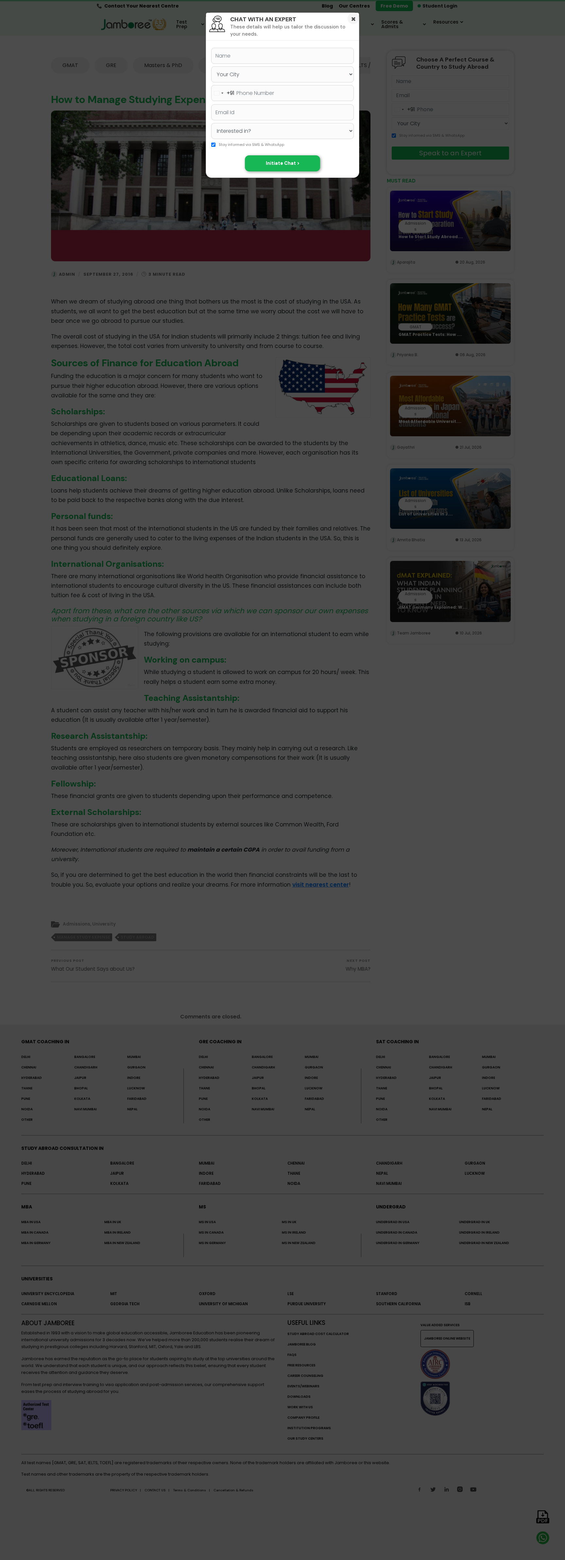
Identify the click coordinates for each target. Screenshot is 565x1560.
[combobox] (223, 93)
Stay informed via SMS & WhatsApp (251, 145)
